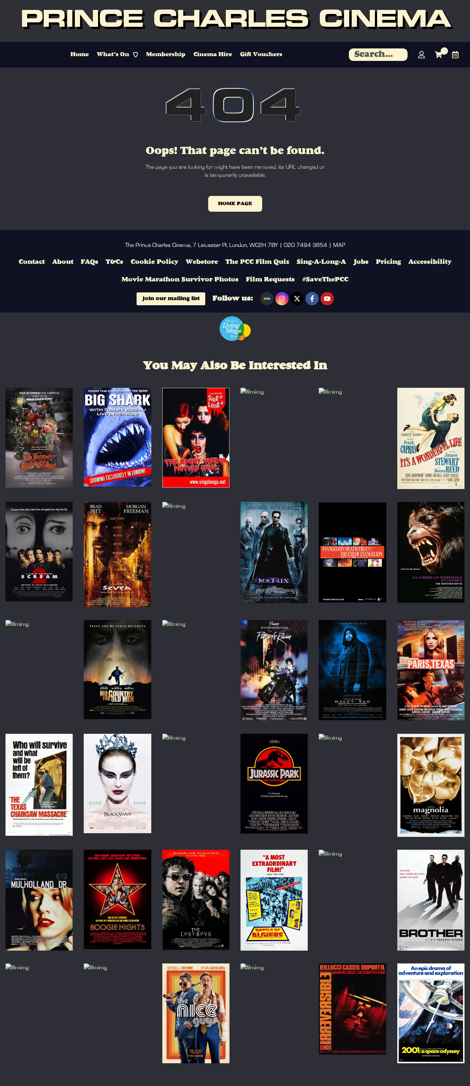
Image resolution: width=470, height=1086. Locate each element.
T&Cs (114, 262)
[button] (117, 54)
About (62, 262)
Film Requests (270, 279)
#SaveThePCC (325, 279)
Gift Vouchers (261, 55)
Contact (32, 262)
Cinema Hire (213, 55)
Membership (165, 55)
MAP (339, 245)
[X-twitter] (297, 298)
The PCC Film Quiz (257, 262)
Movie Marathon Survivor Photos (180, 279)
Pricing (388, 262)
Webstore (202, 262)
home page (235, 203)
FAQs (89, 262)
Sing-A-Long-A (321, 262)
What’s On (113, 55)
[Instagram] (282, 298)
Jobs (361, 262)
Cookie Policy (154, 262)
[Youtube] (327, 298)
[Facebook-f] (312, 298)
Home (79, 55)
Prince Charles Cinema (235, 21)
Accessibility (430, 262)
